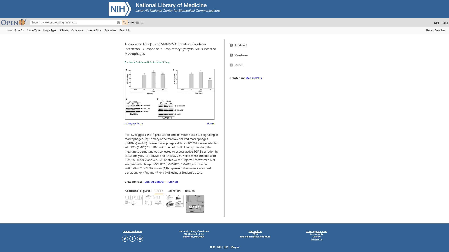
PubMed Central (153, 182)
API (436, 23)
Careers (317, 236)
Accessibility (316, 234)
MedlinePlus (254, 78)
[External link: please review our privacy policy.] (125, 238)
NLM (212, 247)
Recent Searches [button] (435, 30)
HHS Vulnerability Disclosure (255, 236)
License (211, 123)
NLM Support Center (316, 231)
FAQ (444, 23)
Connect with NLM (132, 231)
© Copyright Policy (134, 123)
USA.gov (234, 247)
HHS (226, 247)
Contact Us (316, 239)
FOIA (255, 234)
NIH (219, 247)
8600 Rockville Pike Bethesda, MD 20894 (193, 235)
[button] (19, 30)
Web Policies (255, 231)
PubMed (172, 182)
